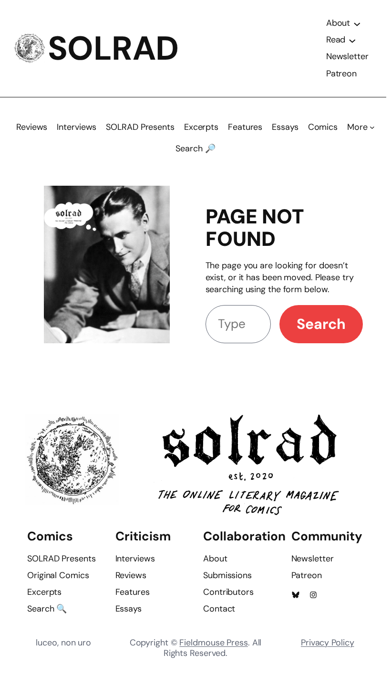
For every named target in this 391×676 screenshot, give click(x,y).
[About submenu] (357, 23)
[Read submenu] (352, 40)
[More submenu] (372, 127)
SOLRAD (113, 48)
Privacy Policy (327, 642)
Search (321, 324)
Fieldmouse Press (213, 642)
